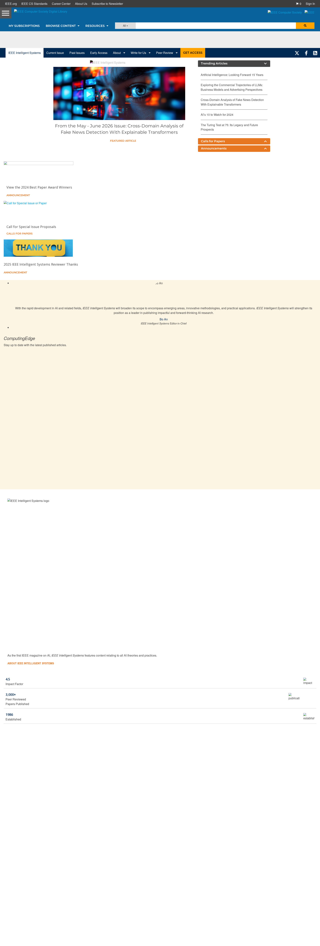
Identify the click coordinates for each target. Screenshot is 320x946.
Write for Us (139, 53)
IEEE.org (11, 3)
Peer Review (165, 53)
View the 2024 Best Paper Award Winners (39, 187)
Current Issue (55, 53)
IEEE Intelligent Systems (24, 53)
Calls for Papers (213, 141)
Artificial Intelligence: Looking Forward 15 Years (232, 75)
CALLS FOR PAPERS (19, 233)
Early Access (98, 53)
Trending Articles (214, 63)
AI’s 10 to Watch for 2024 (217, 114)
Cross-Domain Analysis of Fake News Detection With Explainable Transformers (232, 102)
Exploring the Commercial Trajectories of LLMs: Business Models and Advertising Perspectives (232, 87)
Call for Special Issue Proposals (31, 226)
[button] (299, 3)
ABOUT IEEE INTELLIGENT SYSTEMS (30, 663)
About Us (81, 3)
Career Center (61, 3)
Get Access (192, 52)
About (117, 53)
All (124, 25)
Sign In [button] (310, 3)
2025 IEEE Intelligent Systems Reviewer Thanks (41, 264)
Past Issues (77, 53)
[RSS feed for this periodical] (315, 53)
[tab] (234, 63)
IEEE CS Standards (34, 3)
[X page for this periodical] (297, 53)
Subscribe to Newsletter (107, 3)
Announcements (213, 148)
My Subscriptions (24, 26)
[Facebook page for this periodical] (306, 53)
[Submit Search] (305, 25)
